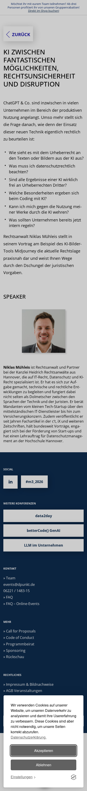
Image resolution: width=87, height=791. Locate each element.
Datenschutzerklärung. (28, 737)
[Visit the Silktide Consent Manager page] (73, 777)
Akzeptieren (43, 750)
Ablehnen (43, 764)
